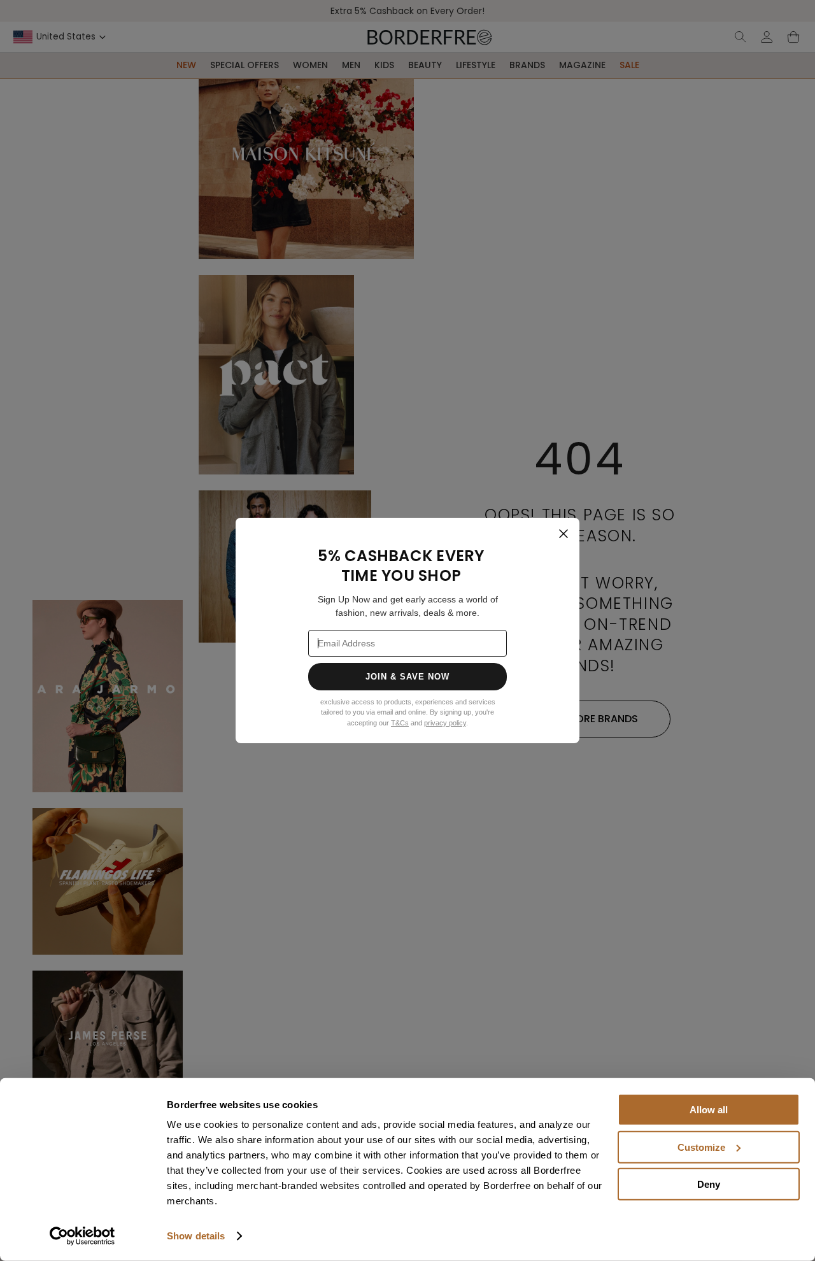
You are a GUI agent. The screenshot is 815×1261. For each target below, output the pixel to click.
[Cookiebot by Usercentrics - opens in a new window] (82, 1236)
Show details (196, 1235)
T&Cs (400, 723)
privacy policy (445, 723)
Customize (701, 1146)
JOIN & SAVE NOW (407, 676)
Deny (708, 1184)
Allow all (709, 1109)
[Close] (563, 534)
